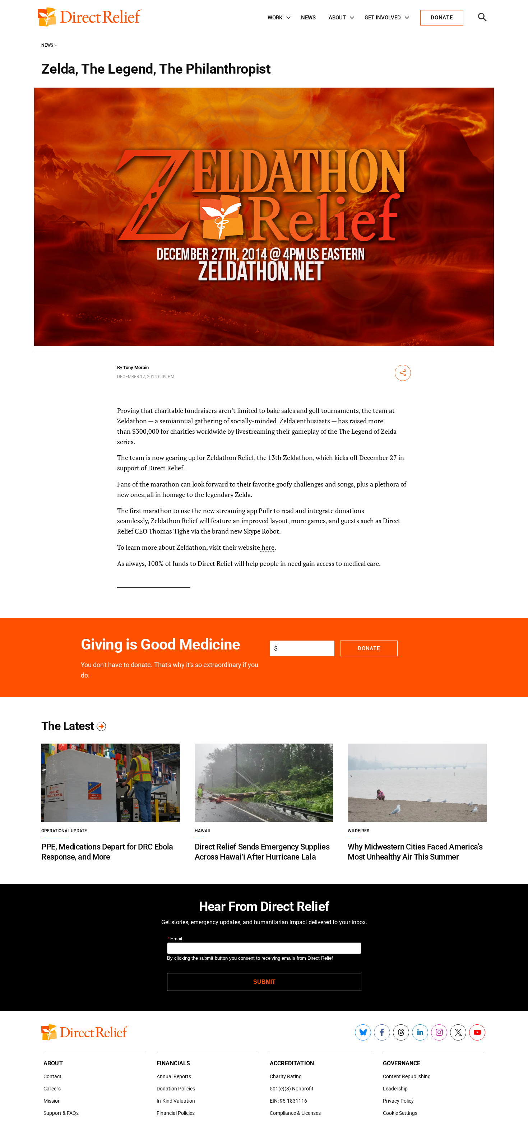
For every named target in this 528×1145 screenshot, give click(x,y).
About (337, 17)
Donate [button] (442, 17)
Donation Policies (176, 1089)
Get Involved (383, 17)
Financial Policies (176, 1113)
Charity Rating (286, 1076)
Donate (369, 648)
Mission (52, 1101)
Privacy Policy (398, 1101)
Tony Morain (136, 367)
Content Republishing (407, 1076)
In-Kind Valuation (176, 1101)
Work (275, 17)
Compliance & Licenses (295, 1113)
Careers (52, 1089)
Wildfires (358, 831)
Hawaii (202, 831)
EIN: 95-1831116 (288, 1101)
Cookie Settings (400, 1113)
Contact (52, 1076)
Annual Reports (174, 1076)
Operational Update (64, 831)
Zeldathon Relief (230, 457)
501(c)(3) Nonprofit (292, 1089)
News (308, 17)
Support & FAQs (61, 1113)
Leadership (395, 1089)
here (267, 547)
